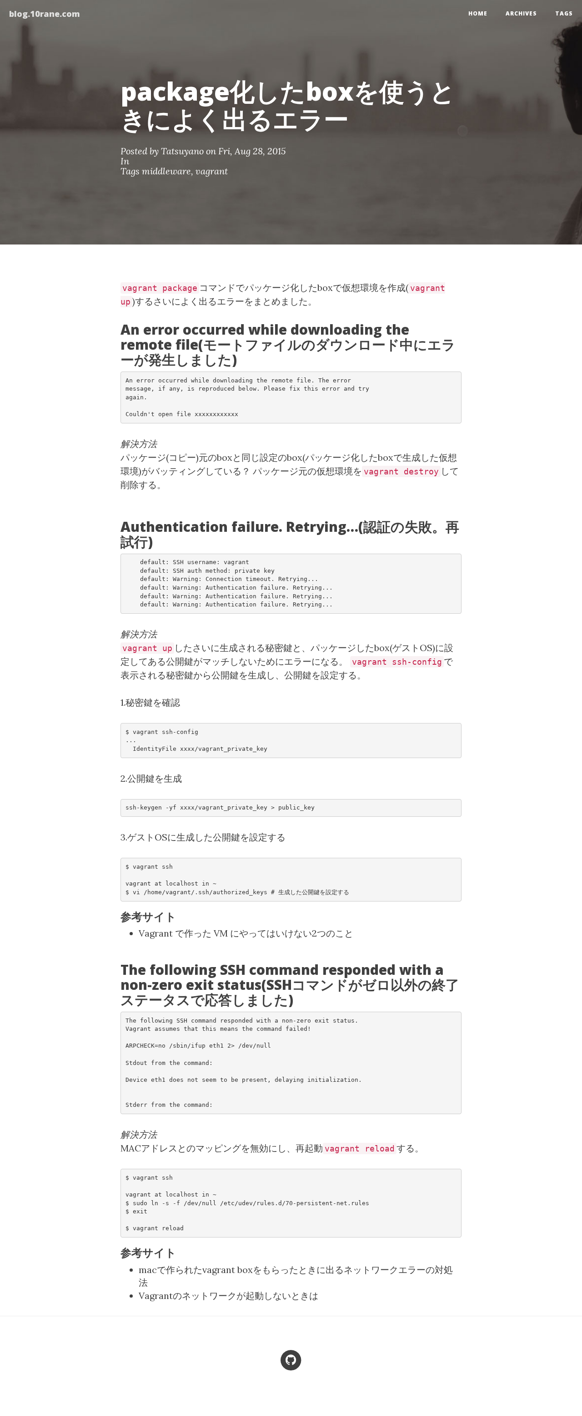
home (477, 13)
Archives (521, 13)
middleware (166, 171)
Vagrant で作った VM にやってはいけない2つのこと (246, 933)
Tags (564, 13)
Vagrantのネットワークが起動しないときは (228, 1295)
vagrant (212, 171)
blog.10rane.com (44, 13)
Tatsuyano (182, 151)
